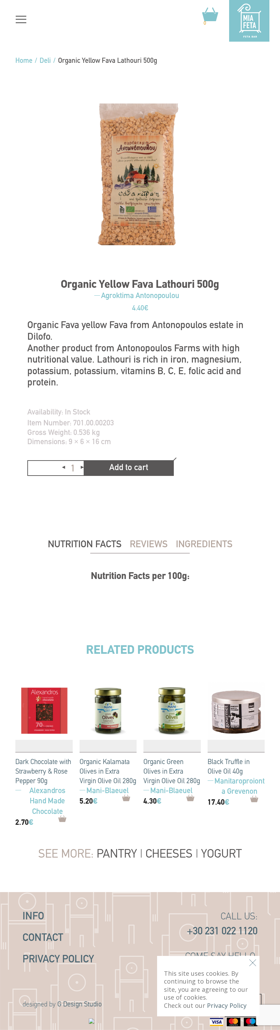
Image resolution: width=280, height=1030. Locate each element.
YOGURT (221, 855)
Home (23, 61)
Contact (43, 938)
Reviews (149, 545)
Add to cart (128, 468)
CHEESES (169, 855)
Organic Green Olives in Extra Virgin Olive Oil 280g (171, 772)
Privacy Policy (58, 960)
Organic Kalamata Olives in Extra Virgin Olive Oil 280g (108, 772)
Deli (45, 61)
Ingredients (204, 545)
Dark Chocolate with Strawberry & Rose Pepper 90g (43, 772)
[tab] (84, 545)
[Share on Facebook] (32, 491)
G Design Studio (79, 1004)
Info (33, 917)
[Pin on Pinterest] (47, 491)
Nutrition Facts (85, 545)
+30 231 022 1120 (222, 932)
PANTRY (117, 855)
